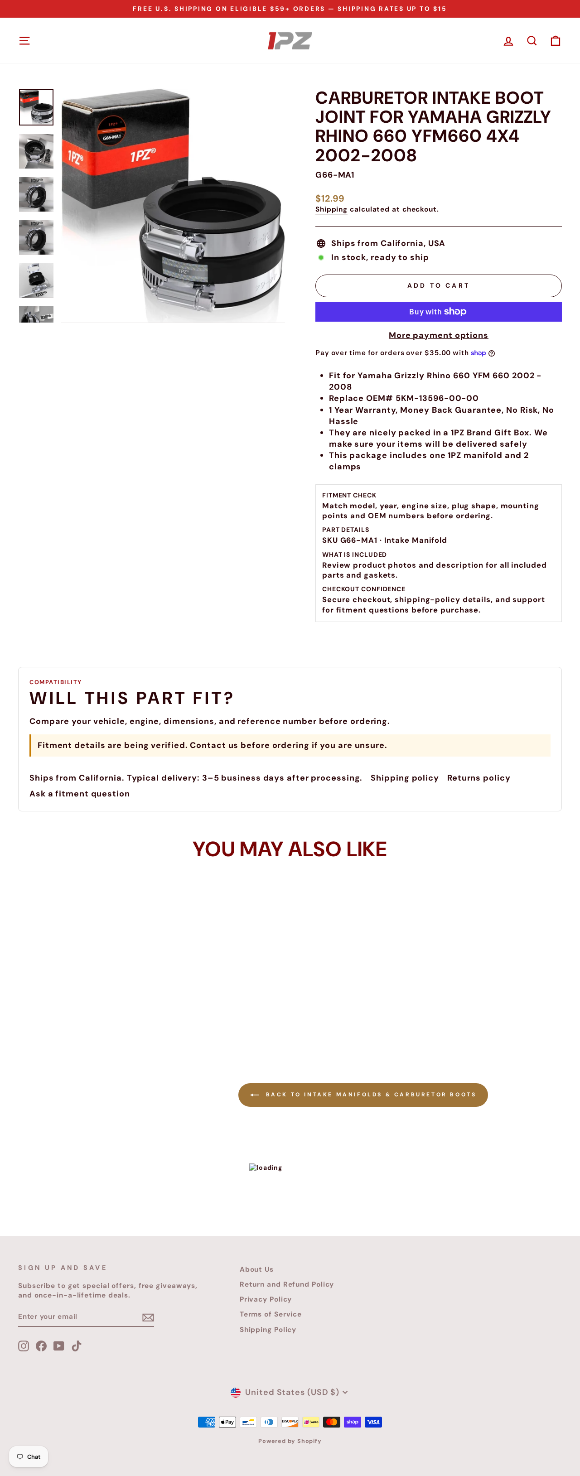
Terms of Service (271, 1314)
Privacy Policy (266, 1299)
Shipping (331, 209)
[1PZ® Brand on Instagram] (23, 1346)
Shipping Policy (268, 1329)
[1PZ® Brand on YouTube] (58, 1346)
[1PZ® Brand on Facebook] (41, 1346)
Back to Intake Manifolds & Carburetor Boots (369, 1094)
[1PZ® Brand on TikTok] (76, 1346)
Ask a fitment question (79, 793)
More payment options (438, 335)
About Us (257, 1269)
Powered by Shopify (290, 1441)
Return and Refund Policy (287, 1284)
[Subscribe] (148, 1317)
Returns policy (479, 777)
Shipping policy (405, 777)
